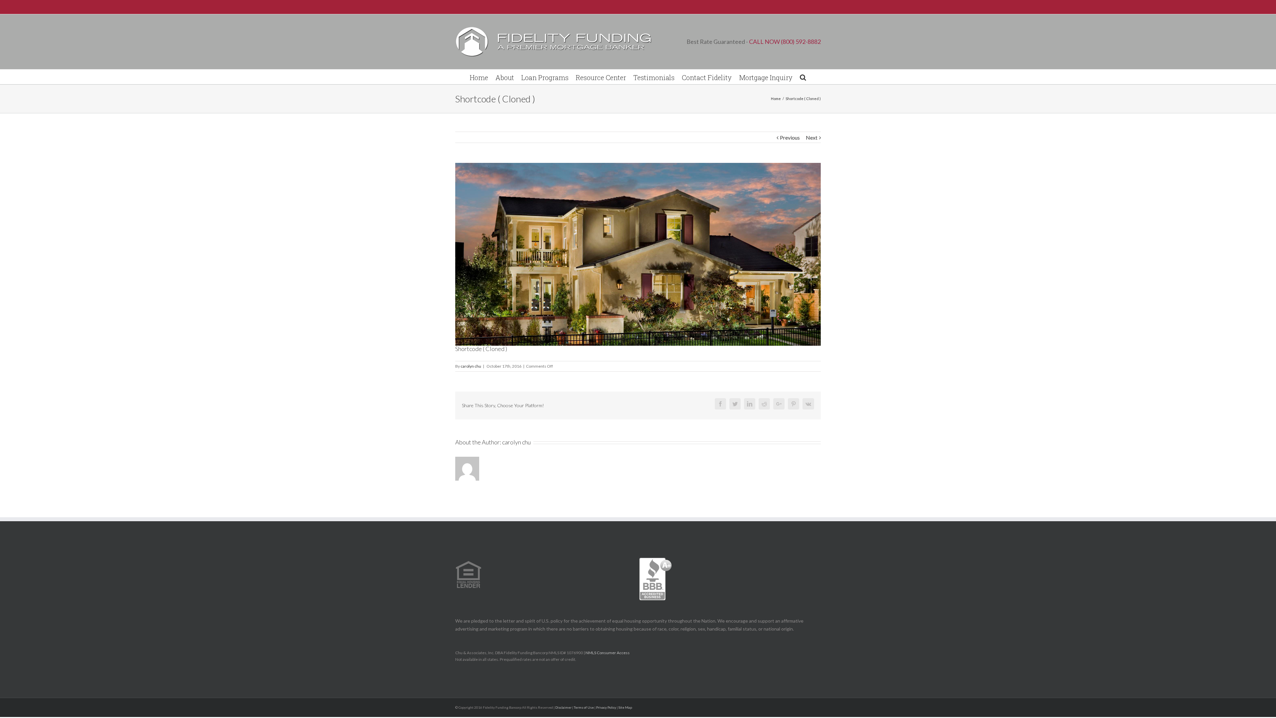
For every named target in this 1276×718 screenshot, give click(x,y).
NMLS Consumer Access (607, 652)
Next (811, 137)
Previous (790, 137)
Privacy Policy (606, 707)
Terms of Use (584, 707)
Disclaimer (563, 707)
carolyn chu (471, 366)
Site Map (625, 707)
